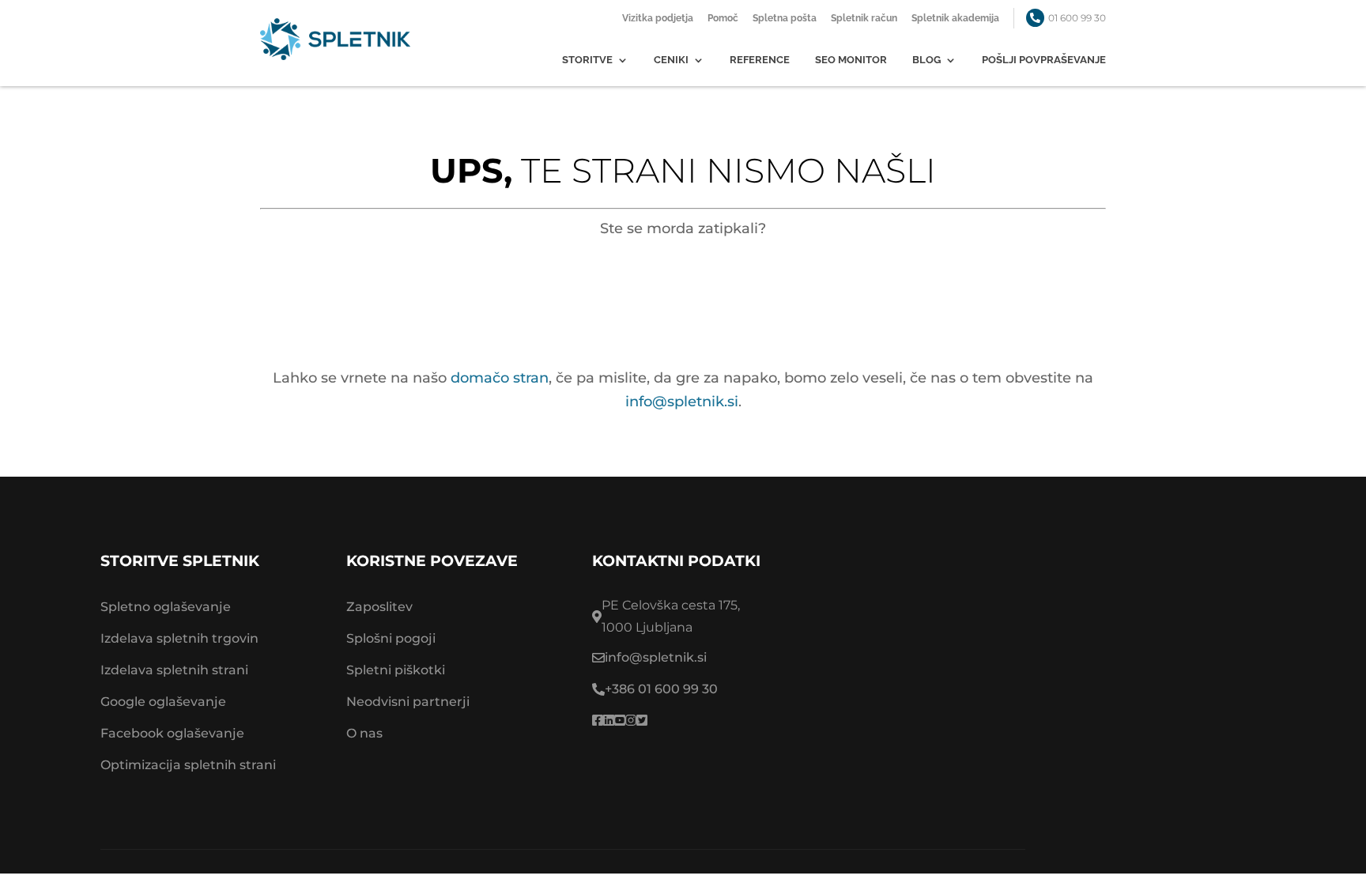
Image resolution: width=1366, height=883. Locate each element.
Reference (760, 60)
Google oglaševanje (163, 701)
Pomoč (723, 18)
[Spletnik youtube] (619, 721)
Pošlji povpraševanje (1044, 60)
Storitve (587, 60)
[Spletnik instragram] (630, 721)
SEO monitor (851, 60)
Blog (926, 60)
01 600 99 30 (1077, 18)
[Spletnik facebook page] (597, 721)
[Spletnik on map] (1060, 663)
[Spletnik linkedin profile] (608, 721)
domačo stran (500, 378)
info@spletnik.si (681, 401)
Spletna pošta (785, 18)
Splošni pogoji (391, 638)
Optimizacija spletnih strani (188, 764)
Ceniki (671, 60)
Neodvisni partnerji (408, 701)
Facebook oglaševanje (172, 733)
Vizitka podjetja (657, 18)
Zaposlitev (379, 606)
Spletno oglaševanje (165, 606)
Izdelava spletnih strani (174, 669)
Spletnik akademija (955, 18)
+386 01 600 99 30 (661, 688)
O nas (364, 733)
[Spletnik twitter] (641, 721)
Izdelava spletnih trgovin (179, 638)
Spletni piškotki (395, 669)
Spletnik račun (864, 18)
